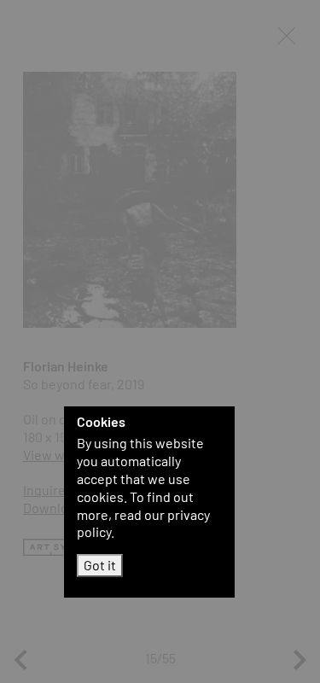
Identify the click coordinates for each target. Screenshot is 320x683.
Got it (100, 565)
